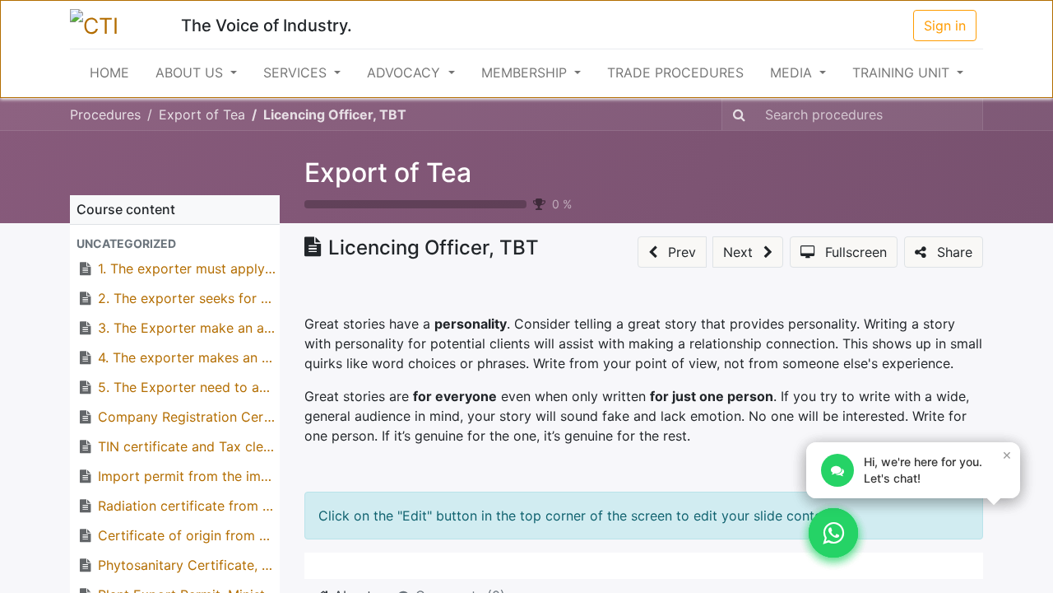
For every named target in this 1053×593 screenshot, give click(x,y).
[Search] (739, 114)
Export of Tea (387, 172)
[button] (175, 243)
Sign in (945, 25)
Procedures (105, 114)
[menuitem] (109, 72)
